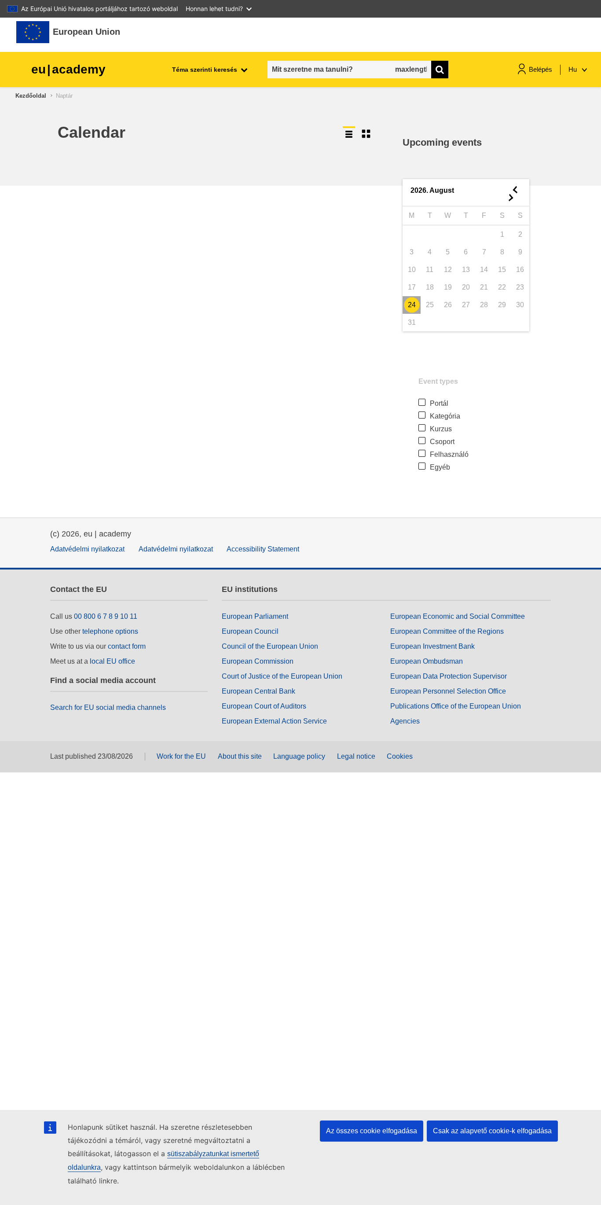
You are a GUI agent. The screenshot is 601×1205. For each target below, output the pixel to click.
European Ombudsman (426, 661)
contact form (127, 646)
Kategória (445, 416)
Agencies (405, 721)
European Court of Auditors (264, 706)
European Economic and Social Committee (457, 616)
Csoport (442, 441)
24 (412, 305)
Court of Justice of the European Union (282, 676)
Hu (573, 69)
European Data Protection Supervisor (448, 676)
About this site (240, 756)
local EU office (112, 661)
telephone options (110, 631)
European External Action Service (274, 721)
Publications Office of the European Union (455, 706)
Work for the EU (181, 756)
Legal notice (356, 756)
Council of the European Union (270, 646)
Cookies (400, 756)
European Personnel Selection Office (448, 691)
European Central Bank (258, 691)
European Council (250, 631)
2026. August (432, 190)
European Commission (257, 661)
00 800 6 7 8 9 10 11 (105, 616)
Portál (439, 403)
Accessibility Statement (263, 549)
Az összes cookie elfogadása (371, 1131)
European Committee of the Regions (447, 631)
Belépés (540, 69)
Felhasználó (449, 454)
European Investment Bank (432, 646)
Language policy (299, 756)
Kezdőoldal (30, 95)
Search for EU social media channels (108, 707)
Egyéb (440, 467)
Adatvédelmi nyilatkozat (87, 549)
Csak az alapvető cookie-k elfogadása (492, 1131)
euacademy (68, 69)
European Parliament (255, 616)
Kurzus (441, 429)
